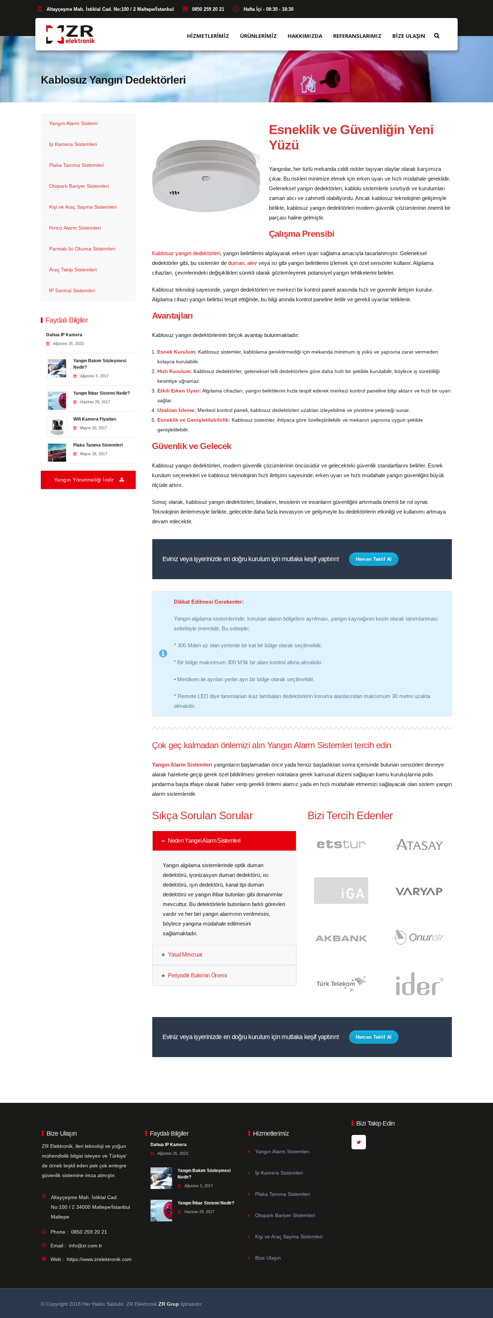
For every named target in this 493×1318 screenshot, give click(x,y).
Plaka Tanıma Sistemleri (76, 165)
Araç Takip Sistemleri (73, 269)
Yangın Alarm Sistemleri (282, 1151)
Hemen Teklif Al (374, 559)
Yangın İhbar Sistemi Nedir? (101, 393)
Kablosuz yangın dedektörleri (186, 253)
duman (236, 263)
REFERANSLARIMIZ (357, 35)
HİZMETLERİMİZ (208, 35)
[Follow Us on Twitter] (359, 1142)
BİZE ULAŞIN (408, 35)
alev (251, 263)
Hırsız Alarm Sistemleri (75, 228)
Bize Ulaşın (268, 1258)
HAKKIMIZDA (305, 35)
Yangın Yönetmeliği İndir (84, 480)
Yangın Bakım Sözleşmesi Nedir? (99, 364)
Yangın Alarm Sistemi (73, 123)
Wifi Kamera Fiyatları (94, 419)
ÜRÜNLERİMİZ (258, 35)
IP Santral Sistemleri (72, 290)
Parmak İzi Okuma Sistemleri (82, 249)
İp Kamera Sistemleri (73, 144)
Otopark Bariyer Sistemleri (79, 186)
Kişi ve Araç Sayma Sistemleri (83, 207)
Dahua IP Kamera (64, 334)
